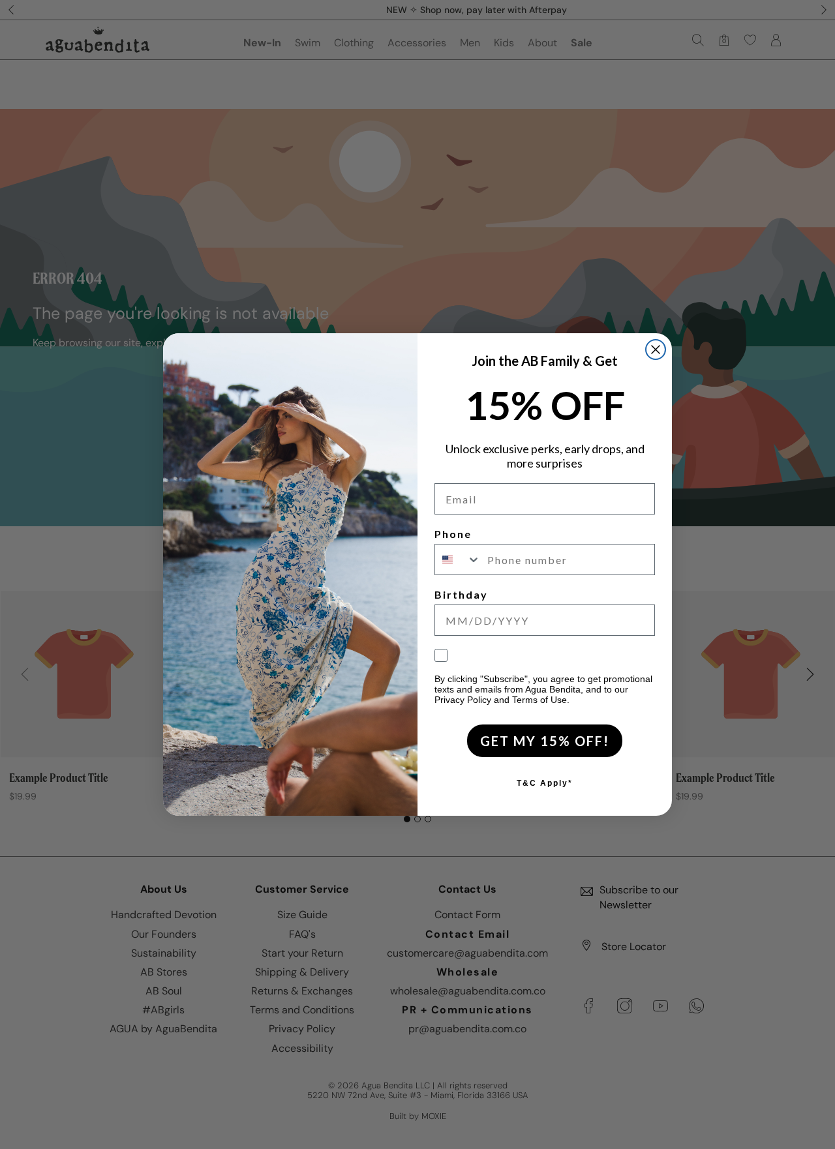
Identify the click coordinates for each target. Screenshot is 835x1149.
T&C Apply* (545, 783)
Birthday (461, 594)
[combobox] (458, 559)
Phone (453, 534)
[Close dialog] (655, 349)
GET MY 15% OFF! (544, 741)
